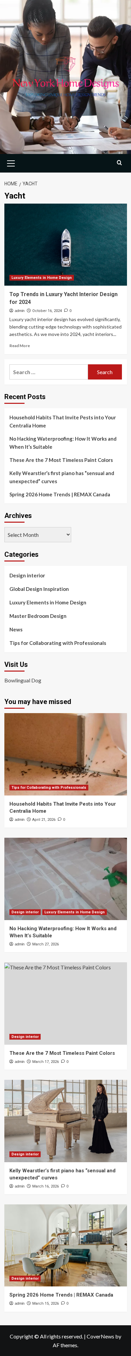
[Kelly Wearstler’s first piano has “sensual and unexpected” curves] (65, 1121)
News (16, 629)
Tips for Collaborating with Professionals (57, 643)
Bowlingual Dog (22, 680)
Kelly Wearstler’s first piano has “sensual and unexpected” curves (61, 477)
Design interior (27, 575)
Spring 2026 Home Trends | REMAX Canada (59, 494)
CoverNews (100, 1336)
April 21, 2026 (43, 819)
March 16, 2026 (45, 1186)
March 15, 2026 (45, 1303)
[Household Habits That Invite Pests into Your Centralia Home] (65, 754)
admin (20, 311)
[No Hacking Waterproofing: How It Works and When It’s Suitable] (65, 879)
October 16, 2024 (47, 311)
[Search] (119, 162)
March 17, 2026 (45, 1062)
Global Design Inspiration (39, 589)
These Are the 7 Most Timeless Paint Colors (61, 460)
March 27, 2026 (45, 944)
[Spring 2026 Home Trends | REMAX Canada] (65, 1245)
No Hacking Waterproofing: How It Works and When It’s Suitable (63, 443)
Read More (19, 345)
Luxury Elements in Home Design (41, 278)
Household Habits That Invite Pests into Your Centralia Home (62, 421)
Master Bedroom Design (38, 616)
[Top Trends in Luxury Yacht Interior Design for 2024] (65, 245)
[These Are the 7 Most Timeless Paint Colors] (65, 1003)
